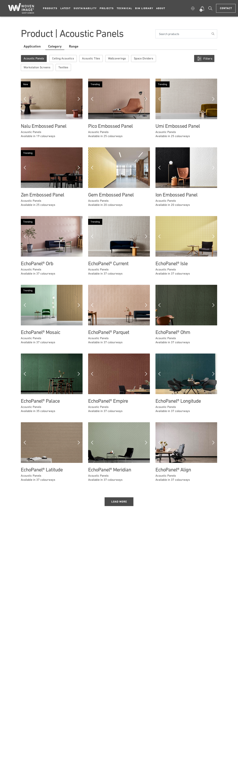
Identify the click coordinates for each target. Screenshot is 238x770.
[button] (193, 8)
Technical (124, 8)
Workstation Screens (37, 67)
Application (32, 46)
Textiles (63, 67)
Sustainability (85, 8)
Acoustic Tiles (91, 58)
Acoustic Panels (34, 58)
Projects (107, 8)
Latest (65, 8)
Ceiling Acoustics (63, 58)
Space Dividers (143, 58)
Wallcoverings (117, 58)
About (160, 8)
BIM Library (144, 8)
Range (73, 46)
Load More (119, 501)
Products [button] (50, 8)
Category (55, 46)
